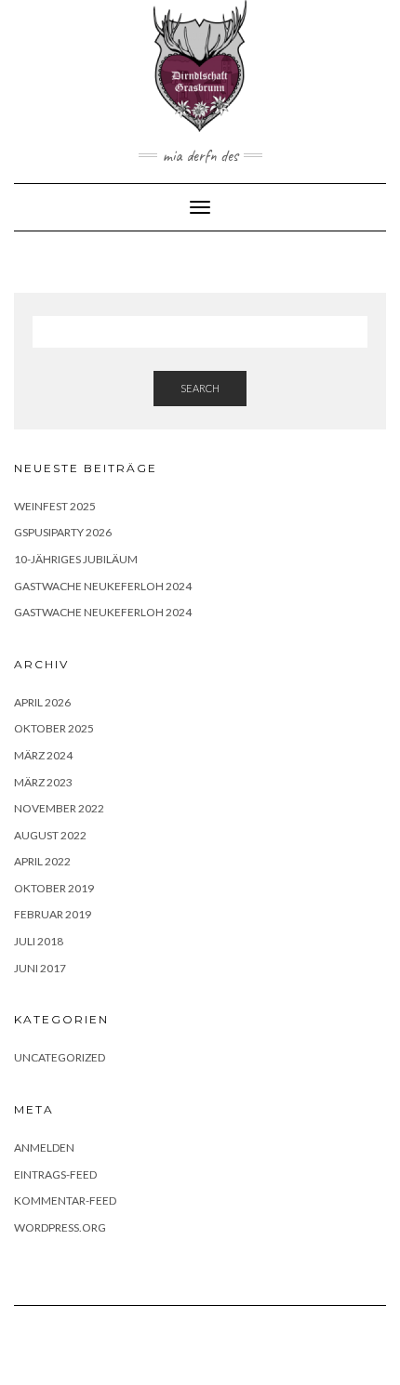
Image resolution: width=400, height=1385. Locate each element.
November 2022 (59, 808)
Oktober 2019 (54, 888)
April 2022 (42, 861)
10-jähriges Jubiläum (76, 559)
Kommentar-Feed (65, 1200)
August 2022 (50, 835)
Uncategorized (59, 1057)
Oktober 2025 (54, 728)
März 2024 (43, 755)
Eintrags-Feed (55, 1174)
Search (200, 388)
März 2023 (43, 782)
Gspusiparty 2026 (63, 532)
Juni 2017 (40, 968)
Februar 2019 (52, 914)
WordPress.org (60, 1227)
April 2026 (42, 702)
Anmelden (44, 1147)
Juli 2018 (38, 941)
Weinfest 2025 (55, 506)
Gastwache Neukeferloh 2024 (103, 586)
